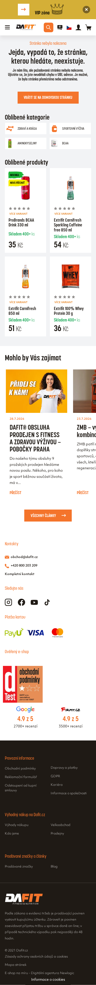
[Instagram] (8, 602)
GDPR (55, 776)
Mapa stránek (15, 965)
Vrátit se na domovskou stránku (48, 97)
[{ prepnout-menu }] (60, 27)
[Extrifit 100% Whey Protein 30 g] (70, 277)
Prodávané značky (19, 866)
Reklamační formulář (21, 777)
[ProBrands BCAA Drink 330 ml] (25, 189)
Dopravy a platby (64, 768)
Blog (54, 866)
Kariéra (57, 785)
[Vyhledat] (48, 27)
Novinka (14, 175)
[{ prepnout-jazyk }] (69, 27)
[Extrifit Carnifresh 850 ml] (25, 277)
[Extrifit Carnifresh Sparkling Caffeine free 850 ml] (70, 189)
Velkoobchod (60, 825)
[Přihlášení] (78, 27)
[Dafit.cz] (26, 27)
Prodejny (57, 833)
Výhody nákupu (17, 825)
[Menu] (7, 27)
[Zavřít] (86, 10)
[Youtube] (34, 602)
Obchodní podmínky (20, 768)
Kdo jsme (12, 833)
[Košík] (88, 27)
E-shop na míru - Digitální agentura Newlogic (39, 973)
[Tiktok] (47, 602)
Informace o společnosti (69, 793)
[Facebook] (21, 602)
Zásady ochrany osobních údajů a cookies (36, 956)
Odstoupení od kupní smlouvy (21, 788)
